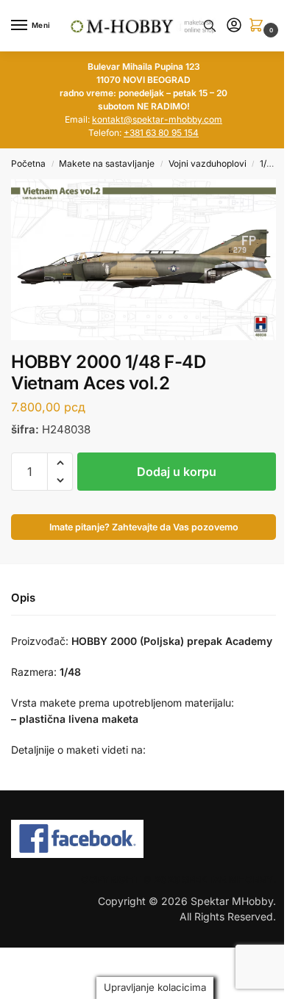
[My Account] (234, 26)
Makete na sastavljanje (107, 163)
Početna (28, 163)
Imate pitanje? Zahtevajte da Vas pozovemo (143, 527)
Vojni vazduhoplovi (208, 163)
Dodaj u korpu (176, 471)
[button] (259, 26)
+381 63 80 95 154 (161, 132)
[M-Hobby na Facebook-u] (143, 839)
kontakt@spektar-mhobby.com (157, 119)
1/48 (268, 163)
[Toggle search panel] (209, 25)
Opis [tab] (23, 598)
